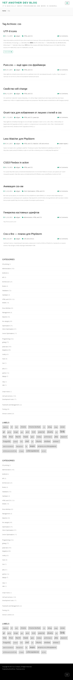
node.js (4, 354)
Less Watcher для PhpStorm (19, 138)
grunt (27, 432)
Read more (7, 51)
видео (32, 446)
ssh (32, 441)
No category (5, 321)
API (3, 277)
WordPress (12, 669)
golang (4, 342)
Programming (6, 339)
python (4, 373)
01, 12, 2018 (8, 36)
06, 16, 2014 (8, 93)
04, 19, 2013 (8, 167)
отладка (21, 451)
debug (50, 427)
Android (4, 273)
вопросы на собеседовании (47, 446)
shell (27, 441)
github (9, 432)
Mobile (4, 303)
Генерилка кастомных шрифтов (21, 212)
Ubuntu (38, 441)
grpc (22, 432)
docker (62, 427)
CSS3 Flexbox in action (16, 162)
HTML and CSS (28, 36)
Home (4, 11)
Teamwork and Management (10, 405)
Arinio (23, 669)
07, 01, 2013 (8, 143)
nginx (32, 437)
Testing (4, 409)
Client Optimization (29, 191)
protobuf (15, 441)
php (3, 368)
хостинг (44, 451)
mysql (25, 436)
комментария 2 (63, 143)
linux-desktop (6, 308)
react (3, 359)
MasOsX (35, 143)
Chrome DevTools (34, 427)
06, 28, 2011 (8, 239)
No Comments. (63, 36)
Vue (3, 363)
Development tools (8, 399)
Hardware (5, 295)
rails (3, 385)
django (4, 376)
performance (48, 437)
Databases (5, 290)
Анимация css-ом (13, 186)
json (56, 432)
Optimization (6, 326)
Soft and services (44, 143)
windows (47, 441)
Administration (28, 217)
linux (11, 436)
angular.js (5, 427)
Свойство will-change (15, 88)
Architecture (6, 282)
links (4, 437)
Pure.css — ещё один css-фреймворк (24, 65)
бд (26, 446)
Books (4, 286)
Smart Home (6, 392)
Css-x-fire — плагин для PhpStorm (22, 234)
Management (6, 312)
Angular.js (5, 350)
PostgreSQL (7, 441)
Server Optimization (8, 333)
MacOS (18, 437)
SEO (21, 441)
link (62, 431)
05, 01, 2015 (8, 70)
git (4, 432)
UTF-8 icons (10, 31)
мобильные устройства (9, 451)
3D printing (5, 264)
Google (16, 432)
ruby (3, 382)
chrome (23, 427)
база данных (19, 446)
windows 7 (56, 441)
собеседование (32, 451)
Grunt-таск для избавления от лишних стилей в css (32, 112)
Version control (6, 413)
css (44, 427)
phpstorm (64, 437)
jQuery (50, 432)
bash (16, 427)
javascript (36, 117)
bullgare (18, 36)
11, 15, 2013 (8, 117)
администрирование (8, 446)
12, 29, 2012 (8, 191)
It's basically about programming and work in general (30, 5)
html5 (33, 432)
